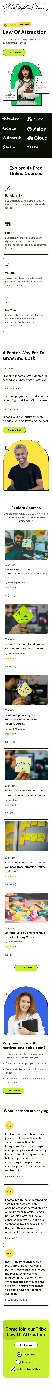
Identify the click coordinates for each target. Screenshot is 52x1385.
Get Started (40, 7)
